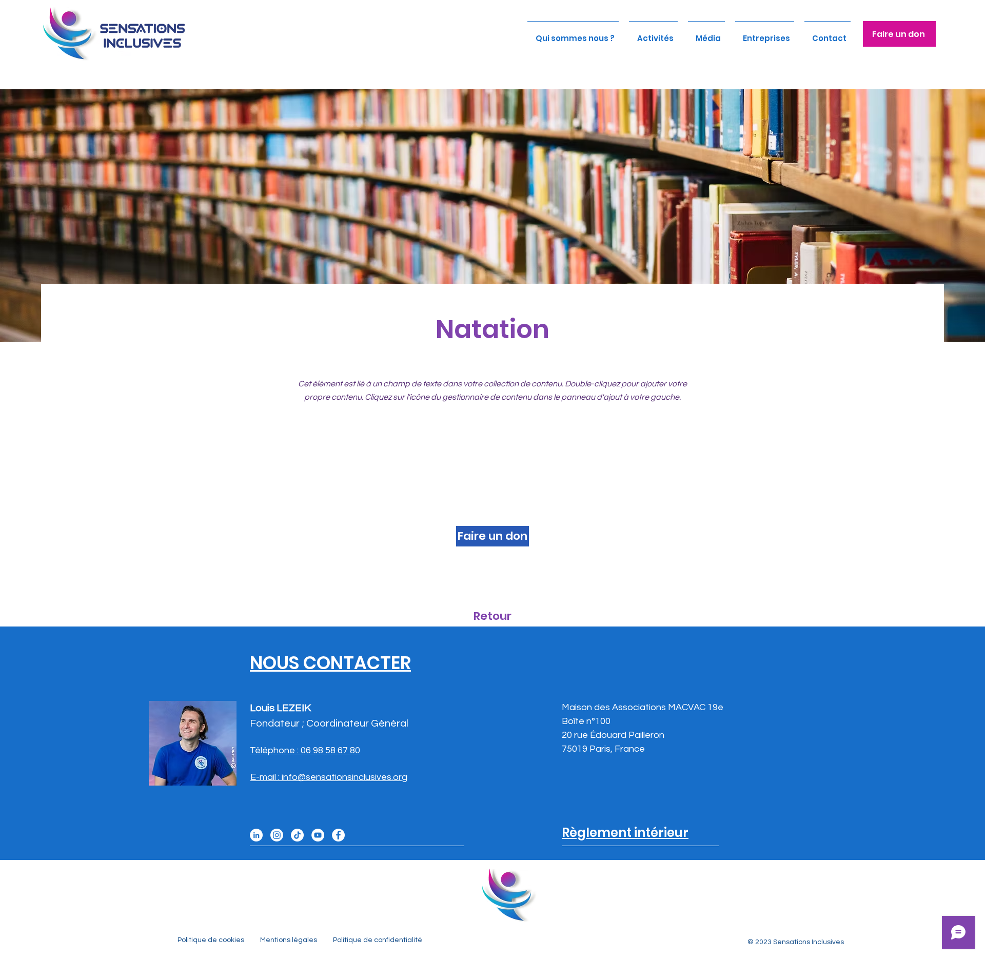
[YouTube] (317, 835)
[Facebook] (338, 835)
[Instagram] (276, 835)
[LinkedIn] (256, 835)
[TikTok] (297, 835)
